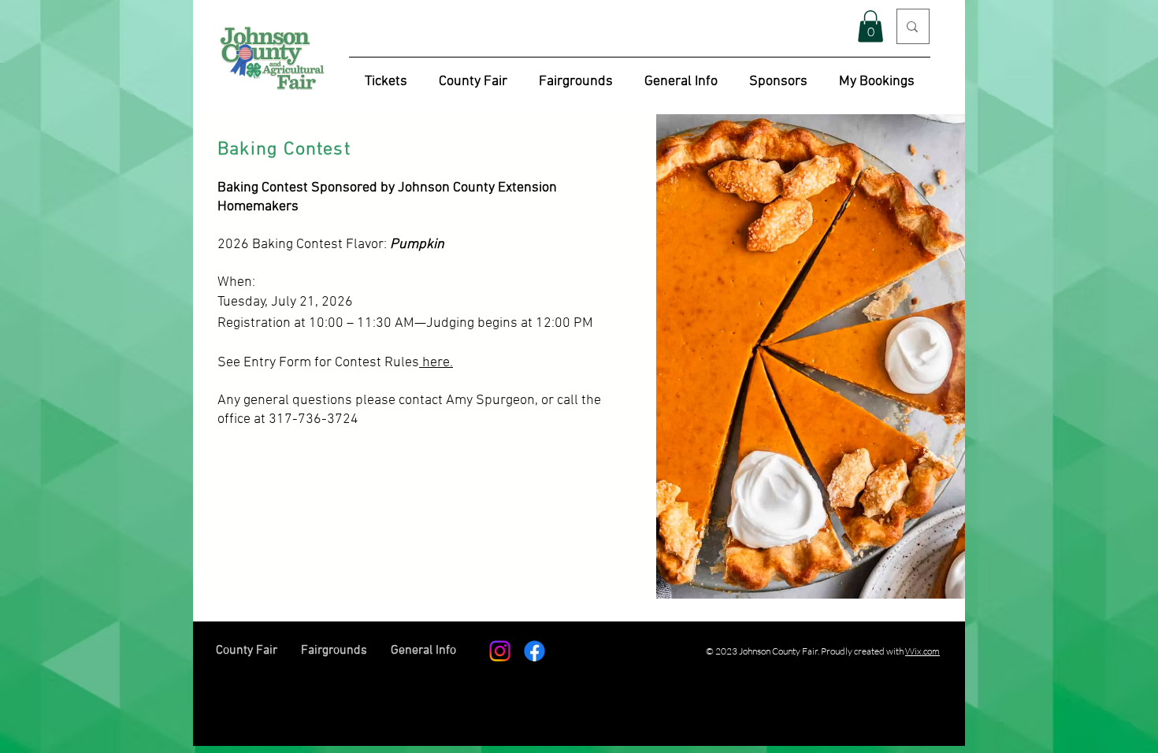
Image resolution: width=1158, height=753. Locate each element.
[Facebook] (534, 651)
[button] (870, 26)
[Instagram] (500, 651)
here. (436, 362)
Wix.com (922, 651)
